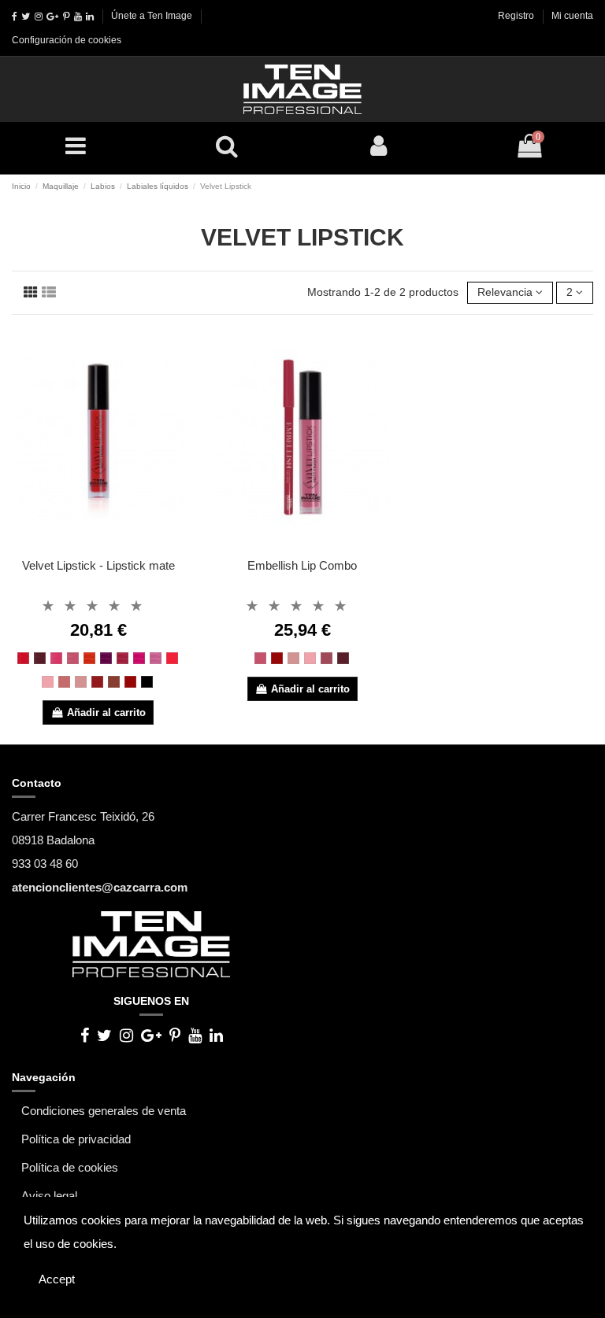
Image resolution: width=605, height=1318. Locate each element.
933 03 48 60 (45, 863)
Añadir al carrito (106, 712)
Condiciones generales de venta (103, 1110)
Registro (517, 15)
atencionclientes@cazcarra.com (99, 887)
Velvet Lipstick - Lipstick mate (98, 565)
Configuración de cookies (66, 40)
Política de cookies (69, 1167)
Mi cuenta (572, 15)
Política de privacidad (76, 1139)
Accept (57, 1279)
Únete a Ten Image (151, 15)
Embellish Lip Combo (302, 565)
